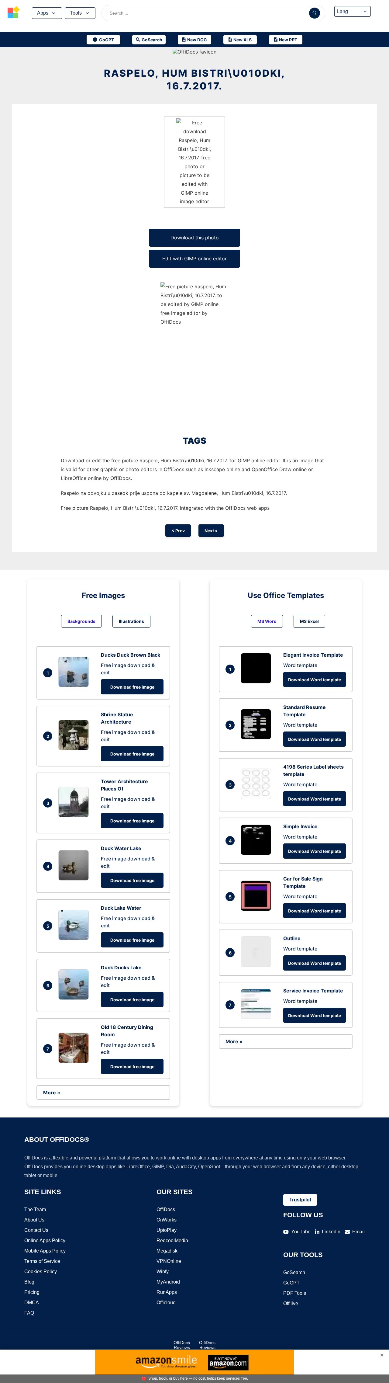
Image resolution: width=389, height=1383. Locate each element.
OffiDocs (166, 1209)
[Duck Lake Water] (75, 938)
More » (51, 1092)
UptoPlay (167, 1230)
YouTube (301, 1231)
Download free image (132, 687)
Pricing (32, 1292)
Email (358, 1231)
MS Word (267, 621)
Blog (29, 1281)
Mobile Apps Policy (45, 1250)
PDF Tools (294, 1293)
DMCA (31, 1302)
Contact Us (36, 1230)
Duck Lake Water (121, 908)
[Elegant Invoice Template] (257, 682)
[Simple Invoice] (257, 853)
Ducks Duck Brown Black (130, 655)
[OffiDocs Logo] (13, 13)
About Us (34, 1219)
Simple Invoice (300, 826)
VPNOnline (169, 1261)
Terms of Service (42, 1261)
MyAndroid (168, 1281)
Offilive (290, 1303)
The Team (35, 1209)
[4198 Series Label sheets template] (257, 797)
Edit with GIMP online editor (194, 258)
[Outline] (257, 965)
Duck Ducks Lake (121, 967)
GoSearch (294, 1272)
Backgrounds (81, 621)
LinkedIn (331, 1231)
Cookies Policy (40, 1271)
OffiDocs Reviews (182, 1345)
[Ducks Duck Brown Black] (75, 685)
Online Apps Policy (44, 1240)
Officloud (166, 1302)
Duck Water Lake (121, 848)
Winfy (163, 1271)
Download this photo (194, 238)
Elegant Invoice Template (313, 655)
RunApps (167, 1292)
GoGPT (291, 1282)
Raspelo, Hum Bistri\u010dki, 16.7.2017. (194, 79)
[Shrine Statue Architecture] (75, 748)
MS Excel (309, 621)
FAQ (29, 1312)
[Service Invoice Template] (257, 1017)
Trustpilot (300, 1199)
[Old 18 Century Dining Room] (75, 1061)
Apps (42, 13)
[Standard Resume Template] (257, 738)
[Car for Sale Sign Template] (257, 909)
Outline (292, 938)
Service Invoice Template (313, 991)
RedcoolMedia (172, 1240)
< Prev (178, 530)
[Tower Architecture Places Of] (75, 815)
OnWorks (167, 1219)
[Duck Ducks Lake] (75, 998)
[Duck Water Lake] (75, 879)
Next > (211, 530)
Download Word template (314, 679)
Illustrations (131, 621)
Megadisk (167, 1250)
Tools (76, 13)
